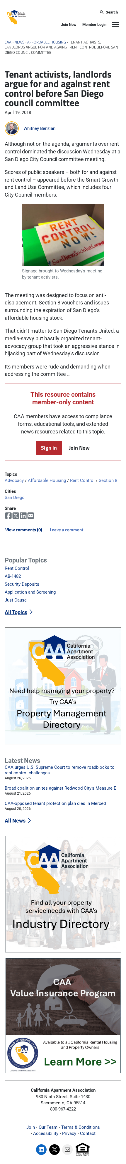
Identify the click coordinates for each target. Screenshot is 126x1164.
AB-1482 (13, 576)
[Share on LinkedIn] (23, 516)
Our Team (48, 1127)
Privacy (69, 1133)
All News (15, 821)
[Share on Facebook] (8, 516)
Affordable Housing (46, 42)
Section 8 (108, 480)
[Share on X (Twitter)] (15, 516)
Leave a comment (66, 529)
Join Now (68, 24)
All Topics (16, 612)
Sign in (49, 447)
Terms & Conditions (80, 1127)
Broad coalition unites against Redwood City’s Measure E (60, 788)
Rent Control (82, 480)
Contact (88, 1133)
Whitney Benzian (39, 128)
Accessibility (45, 1133)
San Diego (15, 497)
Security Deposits (22, 584)
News (19, 42)
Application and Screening (30, 592)
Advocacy (14, 480)
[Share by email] (30, 516)
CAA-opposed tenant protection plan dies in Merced (55, 803)
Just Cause (16, 600)
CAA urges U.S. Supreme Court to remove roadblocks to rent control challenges (60, 770)
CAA (8, 42)
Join (30, 1127)
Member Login (94, 24)
